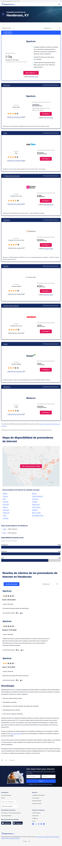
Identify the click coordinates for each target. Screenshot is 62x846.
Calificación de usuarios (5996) (16, 117)
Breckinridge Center (37, 515)
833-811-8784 (48, 249)
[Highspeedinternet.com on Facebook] (33, 824)
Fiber (4, 533)
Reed (4, 499)
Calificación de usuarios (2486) (16, 160)
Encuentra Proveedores (6, 795)
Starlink (5, 266)
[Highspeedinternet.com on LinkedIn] (44, 824)
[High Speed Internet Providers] (8, 4)
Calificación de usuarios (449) (16, 371)
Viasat (5, 344)
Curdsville (5, 518)
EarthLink (6, 220)
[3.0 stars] (13, 114)
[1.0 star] (8, 114)
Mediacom (6, 387)
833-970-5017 (48, 295)
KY (6, 760)
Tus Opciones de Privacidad (13, 838)
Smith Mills (6, 504)
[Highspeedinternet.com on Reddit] (41, 824)
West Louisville (36, 512)
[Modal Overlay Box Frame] (31, 776)
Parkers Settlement (37, 496)
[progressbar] (31, 547)
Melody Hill (6, 512)
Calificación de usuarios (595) (16, 204)
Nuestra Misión (35, 815)
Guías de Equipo (35, 798)
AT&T (5, 133)
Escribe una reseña (11, 584)
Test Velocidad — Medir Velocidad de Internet (11, 812)
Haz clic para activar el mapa (31, 466)
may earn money (6, 1)
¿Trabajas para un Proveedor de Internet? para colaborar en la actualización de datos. (26, 430)
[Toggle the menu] (59, 4)
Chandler (34, 501)
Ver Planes (44, 114)
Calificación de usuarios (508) (16, 414)
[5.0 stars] (17, 114)
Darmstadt (35, 499)
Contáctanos (35, 818)
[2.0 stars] (11, 114)
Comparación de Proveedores (38, 795)
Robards (5, 507)
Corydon (5, 496)
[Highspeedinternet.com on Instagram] (38, 824)
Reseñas (3, 798)
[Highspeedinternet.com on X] (36, 824)
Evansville (5, 501)
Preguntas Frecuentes (36, 800)
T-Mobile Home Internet (11, 176)
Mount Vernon (36, 507)
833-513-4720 (48, 117)
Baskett (5, 493)
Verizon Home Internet (11, 306)
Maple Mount (36, 504)
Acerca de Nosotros (36, 812)
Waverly (34, 493)
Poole (4, 515)
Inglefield (34, 510)
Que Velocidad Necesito (6, 815)
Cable (4, 529)
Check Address (29, 73)
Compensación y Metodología (42, 836)
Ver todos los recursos (36, 803)
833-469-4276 (48, 204)
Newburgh (6, 510)
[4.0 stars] (15, 114)
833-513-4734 (33, 76)
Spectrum (6, 85)
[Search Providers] (16, 801)
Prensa (33, 821)
